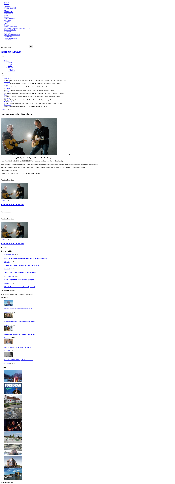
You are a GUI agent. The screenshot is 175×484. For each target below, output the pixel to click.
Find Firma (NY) (9, 13)
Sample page (8, 36)
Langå (6, 95)
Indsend (6, 17)
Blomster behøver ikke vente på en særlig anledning (20, 287)
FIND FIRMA (8, 12)
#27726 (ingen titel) (10, 7)
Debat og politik (9, 254)
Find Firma (11, 69)
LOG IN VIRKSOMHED (12, 35)
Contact (6, 10)
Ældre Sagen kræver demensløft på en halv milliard (20, 272)
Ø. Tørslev (7, 105)
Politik (10, 66)
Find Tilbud (11, 71)
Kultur (10, 64)
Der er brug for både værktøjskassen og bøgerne (19, 279)
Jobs (5, 23)
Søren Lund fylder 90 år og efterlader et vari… (18, 360)
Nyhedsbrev (7, 31)
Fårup (6, 85)
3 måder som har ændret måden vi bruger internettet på (21, 265)
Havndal (6, 91)
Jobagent (6, 21)
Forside (6, 15)
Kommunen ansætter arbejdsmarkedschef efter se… (20, 321)
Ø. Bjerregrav (8, 101)
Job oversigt (7, 20)
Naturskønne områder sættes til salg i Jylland (17, 28)
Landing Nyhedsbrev (10, 26)
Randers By (7, 78)
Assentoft (7, 82)
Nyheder (6, 61)
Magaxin (6, 262)
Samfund (7, 269)
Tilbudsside (7, 40)
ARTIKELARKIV (6, 47)
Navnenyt (7, 312)
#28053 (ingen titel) (10, 8)
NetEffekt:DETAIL (10, 30)
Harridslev (7, 88)
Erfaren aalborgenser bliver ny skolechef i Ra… (19, 308)
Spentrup (7, 98)
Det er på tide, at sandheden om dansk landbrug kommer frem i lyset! (25, 258)
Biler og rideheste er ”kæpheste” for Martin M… (19, 347)
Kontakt (6, 4)
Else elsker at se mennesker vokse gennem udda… (19, 334)
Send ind (6, 2)
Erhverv (10, 67)
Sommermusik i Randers (12, 204)
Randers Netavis (11, 51)
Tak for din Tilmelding (10, 38)
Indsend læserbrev (9, 18)
